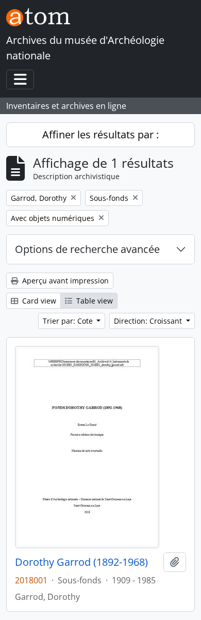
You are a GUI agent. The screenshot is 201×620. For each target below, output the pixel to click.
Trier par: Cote (69, 321)
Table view (93, 301)
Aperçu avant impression (64, 280)
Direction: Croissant (149, 321)
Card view (38, 301)
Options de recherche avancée (87, 249)
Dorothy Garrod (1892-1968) (81, 562)
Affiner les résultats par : (100, 134)
